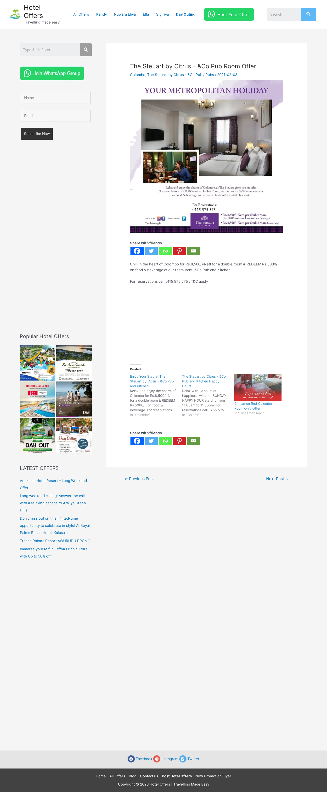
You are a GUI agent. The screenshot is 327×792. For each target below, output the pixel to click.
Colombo (137, 74)
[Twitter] (151, 251)
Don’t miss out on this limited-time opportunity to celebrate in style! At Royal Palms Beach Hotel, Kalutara (55, 525)
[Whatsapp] (165, 251)
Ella (146, 14)
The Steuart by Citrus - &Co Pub (174, 74)
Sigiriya (162, 14)
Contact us (149, 776)
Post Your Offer (233, 14)
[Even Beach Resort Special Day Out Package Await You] (37, 435)
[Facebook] (137, 251)
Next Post (277, 478)
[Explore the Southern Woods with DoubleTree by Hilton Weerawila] (74, 363)
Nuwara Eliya (125, 14)
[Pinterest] (179, 251)
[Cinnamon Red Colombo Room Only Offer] (258, 387)
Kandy (101, 14)
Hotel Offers (33, 11)
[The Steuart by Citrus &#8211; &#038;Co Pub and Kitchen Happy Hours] (208, 395)
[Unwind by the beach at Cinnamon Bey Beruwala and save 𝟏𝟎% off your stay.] (74, 399)
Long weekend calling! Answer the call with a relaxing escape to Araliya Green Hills (53, 502)
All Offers (81, 14)
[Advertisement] (56, 243)
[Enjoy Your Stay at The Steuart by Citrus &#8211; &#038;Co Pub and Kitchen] (156, 395)
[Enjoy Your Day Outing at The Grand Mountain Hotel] (37, 363)
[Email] (193, 251)
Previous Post (139, 478)
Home (101, 776)
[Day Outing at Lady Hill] (74, 435)
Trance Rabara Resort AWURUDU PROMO (55, 541)
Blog (132, 776)
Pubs (209, 74)
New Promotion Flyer (213, 776)
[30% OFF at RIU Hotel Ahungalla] (37, 399)
